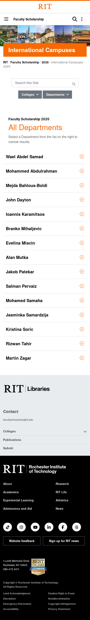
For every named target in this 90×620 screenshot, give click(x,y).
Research (62, 484)
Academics (11, 492)
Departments (55, 94)
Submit (8, 448)
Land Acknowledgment (16, 593)
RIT (5, 62)
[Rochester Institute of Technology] (45, 6)
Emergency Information (17, 604)
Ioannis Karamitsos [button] (25, 214)
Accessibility (11, 609)
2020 (45, 62)
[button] (6, 19)
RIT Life (61, 492)
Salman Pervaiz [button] (21, 286)
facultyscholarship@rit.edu (18, 419)
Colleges (28, 94)
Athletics (62, 500)
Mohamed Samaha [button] (24, 300)
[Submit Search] (74, 84)
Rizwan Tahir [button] (19, 343)
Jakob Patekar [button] (20, 272)
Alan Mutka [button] (17, 257)
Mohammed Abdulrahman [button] (31, 171)
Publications (12, 440)
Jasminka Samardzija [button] (27, 315)
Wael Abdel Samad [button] (24, 156)
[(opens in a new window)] (7, 527)
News (59, 508)
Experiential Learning (18, 500)
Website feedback (22, 541)
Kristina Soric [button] (19, 329)
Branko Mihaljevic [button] (24, 228)
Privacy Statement (59, 609)
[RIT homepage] (34, 469)
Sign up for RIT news (64, 541)
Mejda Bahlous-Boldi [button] (26, 185)
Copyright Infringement (62, 604)
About (7, 484)
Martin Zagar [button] (18, 358)
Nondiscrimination (59, 598)
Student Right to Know (61, 593)
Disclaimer (9, 598)
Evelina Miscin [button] (20, 243)
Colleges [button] (9, 431)
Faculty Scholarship (28, 19)
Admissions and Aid (17, 508)
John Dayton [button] (18, 200)
